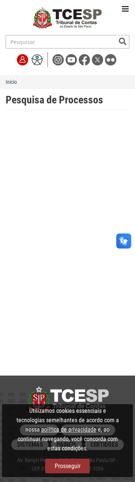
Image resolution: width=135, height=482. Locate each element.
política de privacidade (68, 429)
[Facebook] (85, 59)
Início (11, 82)
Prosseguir (68, 466)
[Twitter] (98, 59)
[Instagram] (59, 59)
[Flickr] (111, 59)
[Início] (67, 19)
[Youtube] (72, 59)
